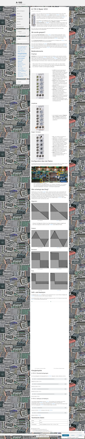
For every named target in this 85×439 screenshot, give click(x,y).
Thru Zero (19, 71)
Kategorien (20, 31)
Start (17, 8)
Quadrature (23, 64)
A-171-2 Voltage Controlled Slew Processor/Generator (40, 430)
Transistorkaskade (23, 71)
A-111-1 (40, 21)
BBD (26, 46)
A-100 (19, 2)
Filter (19, 51)
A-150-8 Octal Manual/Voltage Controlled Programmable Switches (42, 431)
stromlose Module (21, 70)
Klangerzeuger (34, 428)
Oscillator (38, 428)
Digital (21, 50)
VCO (46, 429)
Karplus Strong (23, 51)
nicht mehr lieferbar (20, 60)
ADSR (19, 46)
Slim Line (20, 66)
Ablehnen (72, 435)
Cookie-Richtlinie (69, 437)
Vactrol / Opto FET (21, 73)
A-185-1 (44, 57)
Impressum (77, 437)
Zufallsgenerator (20, 76)
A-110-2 (49, 376)
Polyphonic (20, 64)
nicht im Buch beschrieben (41, 429)
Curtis (19, 50)
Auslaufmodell (22, 46)
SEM (22, 65)
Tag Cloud (18, 13)
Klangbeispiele (34, 429)
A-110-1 (47, 14)
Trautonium (19, 72)
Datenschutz (73, 437)
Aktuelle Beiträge (19, 16)
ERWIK (23, 50)
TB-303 (26, 70)
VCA (24, 73)
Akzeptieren (66, 435)
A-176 (65, 37)
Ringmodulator (20, 65)
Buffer (21, 47)
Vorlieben (80, 435)
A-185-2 (56, 38)
